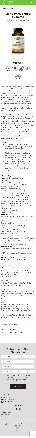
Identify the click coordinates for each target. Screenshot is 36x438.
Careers (4, 417)
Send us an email (8, 400)
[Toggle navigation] (31, 2)
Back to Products (10, 8)
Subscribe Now (18, 386)
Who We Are (5, 415)
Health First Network (18, 429)
